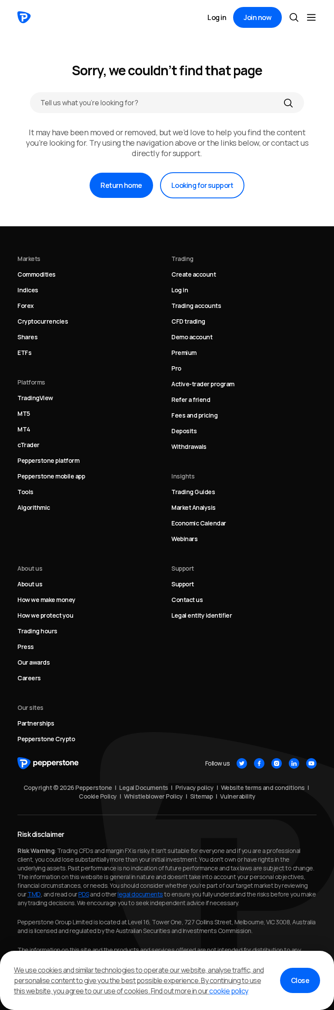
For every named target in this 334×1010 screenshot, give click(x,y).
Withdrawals (189, 446)
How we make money (46, 599)
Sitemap (201, 796)
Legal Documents (143, 787)
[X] (242, 763)
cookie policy (228, 991)
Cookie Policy (98, 796)
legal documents (140, 894)
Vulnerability (238, 796)
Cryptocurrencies (42, 321)
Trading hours (37, 631)
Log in (216, 17)
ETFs (24, 352)
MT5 (23, 413)
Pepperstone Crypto (46, 739)
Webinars (184, 539)
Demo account (191, 337)
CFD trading (188, 321)
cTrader (28, 445)
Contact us (187, 599)
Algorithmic (33, 507)
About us (29, 584)
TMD (34, 894)
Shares (27, 337)
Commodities (36, 274)
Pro (176, 368)
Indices (27, 290)
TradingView (35, 398)
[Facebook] (259, 763)
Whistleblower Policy (153, 796)
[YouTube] (311, 763)
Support (182, 584)
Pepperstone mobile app (51, 476)
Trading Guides (193, 492)
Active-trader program (202, 384)
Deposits (184, 431)
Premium (184, 352)
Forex (25, 305)
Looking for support (202, 185)
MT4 (23, 429)
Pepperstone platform (48, 460)
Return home (121, 185)
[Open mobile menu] (311, 17)
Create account (193, 274)
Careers (29, 678)
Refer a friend (190, 399)
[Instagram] (276, 763)
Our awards (33, 662)
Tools (25, 492)
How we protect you (45, 615)
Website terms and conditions (263, 787)
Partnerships (35, 723)
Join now (257, 17)
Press (25, 646)
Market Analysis (193, 507)
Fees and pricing (194, 415)
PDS (83, 894)
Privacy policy (194, 787)
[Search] (288, 102)
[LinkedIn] (294, 763)
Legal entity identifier (201, 615)
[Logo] (24, 17)
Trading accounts (196, 305)
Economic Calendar (198, 523)
